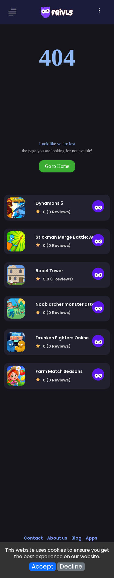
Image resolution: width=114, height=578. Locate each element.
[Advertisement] (57, 468)
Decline (71, 566)
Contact (33, 538)
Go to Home (57, 166)
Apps (91, 538)
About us (57, 538)
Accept (43, 566)
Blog (76, 538)
